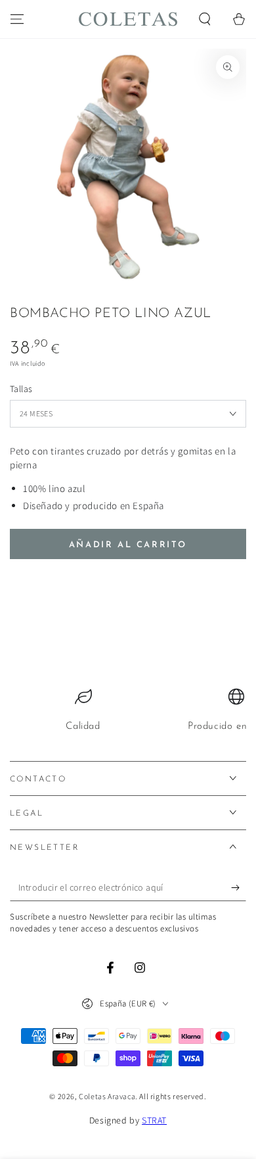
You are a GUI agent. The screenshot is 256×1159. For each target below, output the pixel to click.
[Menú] (17, 19)
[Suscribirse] (238, 888)
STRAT (154, 1120)
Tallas (21, 389)
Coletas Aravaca (107, 1096)
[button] (205, 19)
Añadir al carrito (128, 545)
